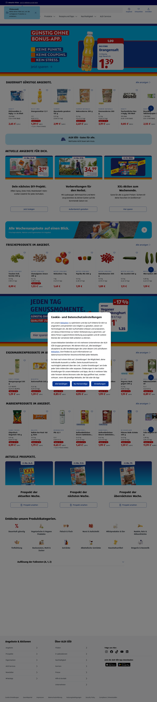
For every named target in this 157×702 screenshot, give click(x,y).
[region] (79, 351)
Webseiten (64, 322)
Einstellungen (100, 383)
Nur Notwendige (80, 383)
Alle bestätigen (61, 383)
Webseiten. (55, 351)
